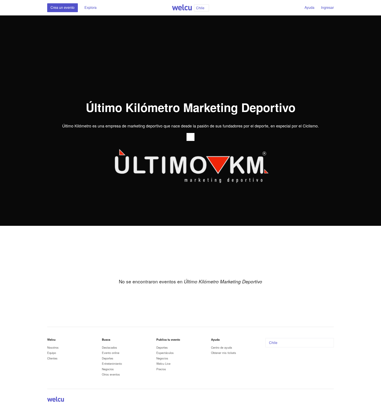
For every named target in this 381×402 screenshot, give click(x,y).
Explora (90, 7)
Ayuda (309, 7)
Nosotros (53, 347)
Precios (161, 369)
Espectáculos (165, 353)
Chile (273, 342)
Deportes (107, 358)
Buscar (293, 7)
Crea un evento (62, 7)
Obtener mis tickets (223, 353)
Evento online (110, 353)
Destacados (109, 347)
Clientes (52, 358)
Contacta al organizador (190, 137)
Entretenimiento (112, 363)
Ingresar (327, 7)
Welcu (182, 7)
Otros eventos (111, 374)
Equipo (51, 353)
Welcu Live (163, 363)
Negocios (108, 369)
